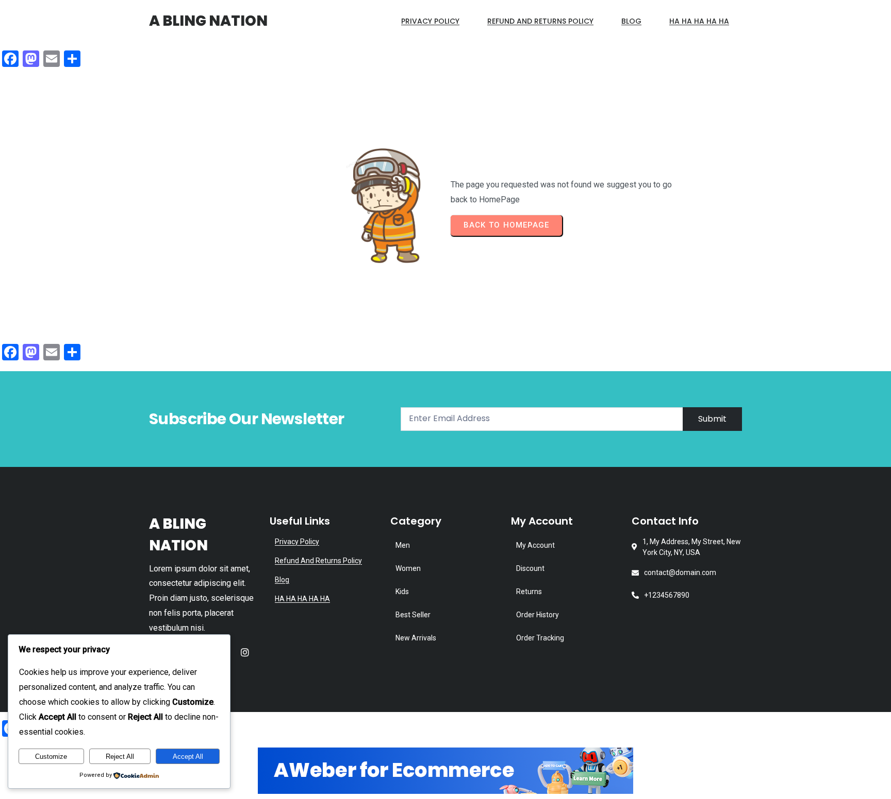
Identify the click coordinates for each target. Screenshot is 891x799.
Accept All (188, 756)
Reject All (120, 756)
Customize (51, 756)
